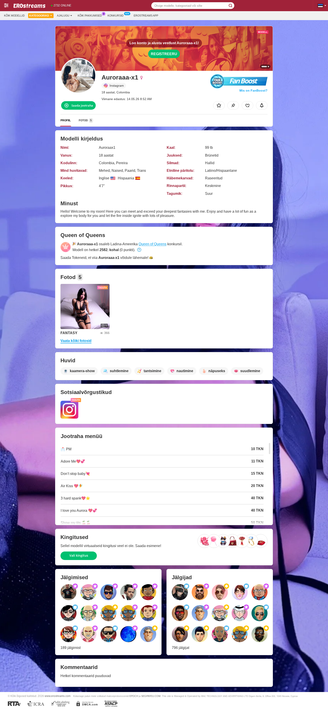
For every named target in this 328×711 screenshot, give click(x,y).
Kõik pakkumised (90, 15)
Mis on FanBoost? (253, 90)
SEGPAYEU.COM (150, 696)
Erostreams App (146, 15)
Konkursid (116, 15)
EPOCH (133, 696)
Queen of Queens (152, 244)
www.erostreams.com (58, 695)
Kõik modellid (14, 15)
